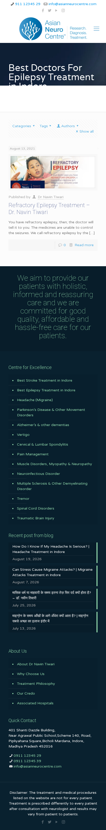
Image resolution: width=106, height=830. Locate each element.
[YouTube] (56, 10)
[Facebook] (43, 10)
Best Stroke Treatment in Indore (44, 380)
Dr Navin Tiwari (51, 197)
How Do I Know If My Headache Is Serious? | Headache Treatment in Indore (50, 549)
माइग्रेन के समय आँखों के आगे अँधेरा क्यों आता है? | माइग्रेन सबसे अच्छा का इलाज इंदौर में (50, 618)
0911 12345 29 (27, 755)
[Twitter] (49, 10)
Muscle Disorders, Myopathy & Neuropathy (54, 464)
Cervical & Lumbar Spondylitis (42, 444)
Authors (68, 126)
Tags (44, 126)
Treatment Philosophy (36, 683)
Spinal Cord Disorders (35, 508)
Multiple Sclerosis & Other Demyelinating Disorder (52, 486)
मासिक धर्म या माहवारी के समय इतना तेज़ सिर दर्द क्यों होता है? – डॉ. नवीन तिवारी (51, 595)
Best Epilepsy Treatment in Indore (46, 390)
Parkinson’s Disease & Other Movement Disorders (51, 412)
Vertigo (23, 434)
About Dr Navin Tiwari (36, 664)
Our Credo (26, 693)
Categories (21, 126)
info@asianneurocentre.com (72, 4)
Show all (87, 131)
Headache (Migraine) (35, 400)
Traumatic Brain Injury (35, 518)
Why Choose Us (31, 674)
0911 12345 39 (27, 761)
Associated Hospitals (35, 703)
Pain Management (33, 454)
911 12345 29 (27, 4)
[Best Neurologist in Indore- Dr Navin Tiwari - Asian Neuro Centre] (53, 28)
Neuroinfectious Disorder (38, 474)
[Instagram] (63, 10)
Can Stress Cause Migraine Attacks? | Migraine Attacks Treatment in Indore (52, 572)
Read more (84, 245)
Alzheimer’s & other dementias (43, 425)
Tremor (23, 498)
